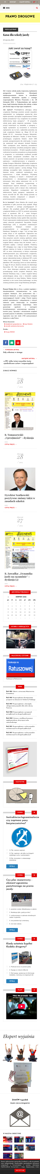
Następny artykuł (29, 358)
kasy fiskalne (28, 324)
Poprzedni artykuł (11, 349)
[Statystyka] (21, 795)
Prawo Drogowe (20, 16)
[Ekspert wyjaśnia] (20, 1049)
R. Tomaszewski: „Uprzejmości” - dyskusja (19, 436)
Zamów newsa (24, 2)
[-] (19, 1139)
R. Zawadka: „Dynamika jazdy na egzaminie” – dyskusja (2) (18, 576)
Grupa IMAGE (10, 332)
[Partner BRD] (20, 1077)
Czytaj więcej (11, 444)
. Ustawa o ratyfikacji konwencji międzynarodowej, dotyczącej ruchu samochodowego (19, 720)
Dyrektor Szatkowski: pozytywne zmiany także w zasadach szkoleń (20, 498)
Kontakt (13, 2)
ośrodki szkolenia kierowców (15, 326)
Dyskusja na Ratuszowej (14, 679)
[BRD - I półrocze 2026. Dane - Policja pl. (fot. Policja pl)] (7, 1139)
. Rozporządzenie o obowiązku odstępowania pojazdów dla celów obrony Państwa (19, 706)
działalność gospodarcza (14, 324)
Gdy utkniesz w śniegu (12, 352)
